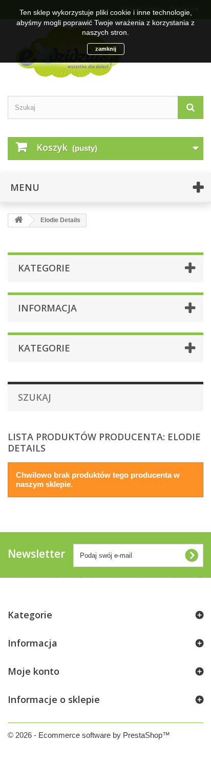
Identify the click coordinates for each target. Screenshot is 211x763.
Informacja (47, 308)
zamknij (105, 49)
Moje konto (33, 671)
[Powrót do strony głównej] (18, 220)
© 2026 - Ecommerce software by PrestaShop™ (89, 735)
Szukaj (34, 397)
